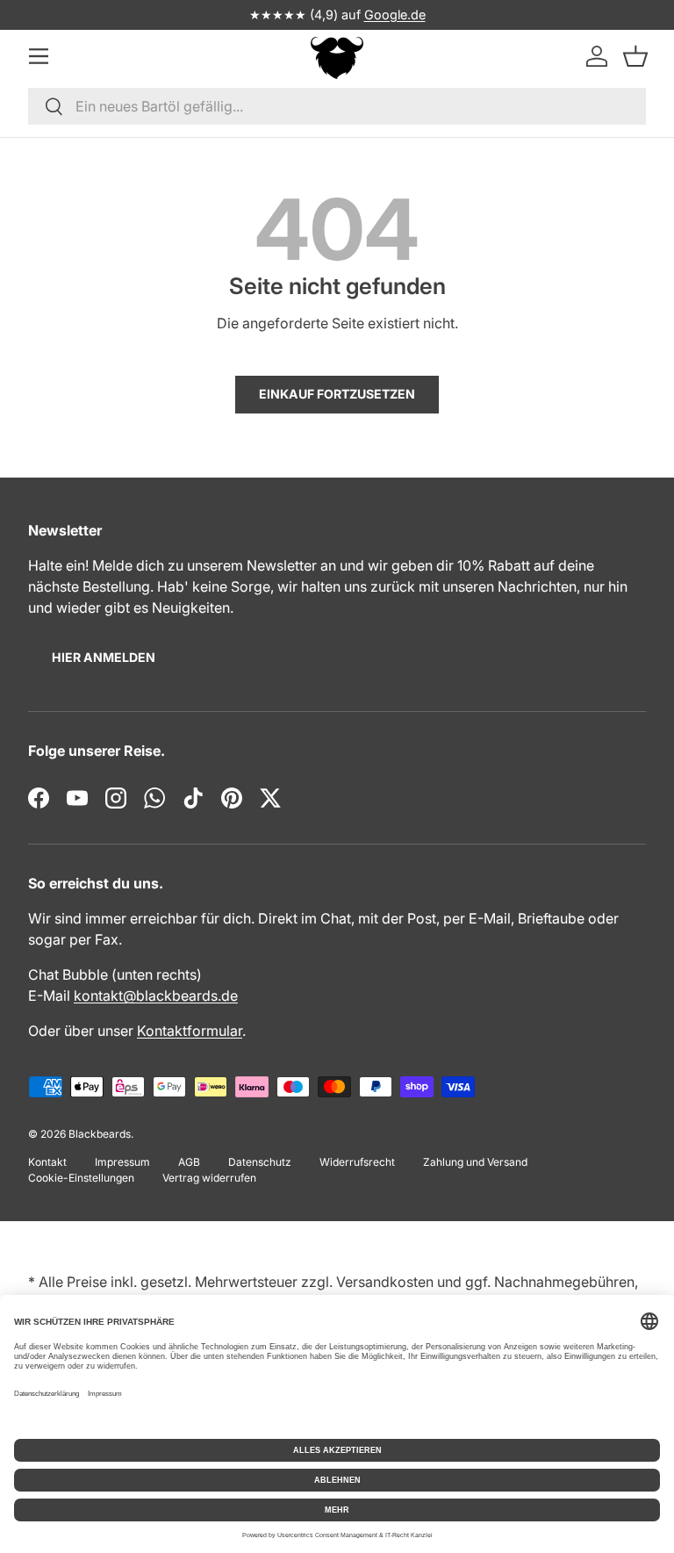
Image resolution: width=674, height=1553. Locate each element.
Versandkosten (385, 1282)
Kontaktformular (189, 1030)
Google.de (395, 14)
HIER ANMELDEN (103, 657)
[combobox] (337, 106)
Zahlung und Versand (475, 1161)
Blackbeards (99, 1133)
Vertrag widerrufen (209, 1177)
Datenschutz (259, 1161)
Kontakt (47, 1161)
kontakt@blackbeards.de (156, 995)
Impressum (122, 1161)
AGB (189, 1161)
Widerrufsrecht (357, 1161)
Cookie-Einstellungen (81, 1177)
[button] (636, 55)
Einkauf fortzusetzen (337, 393)
